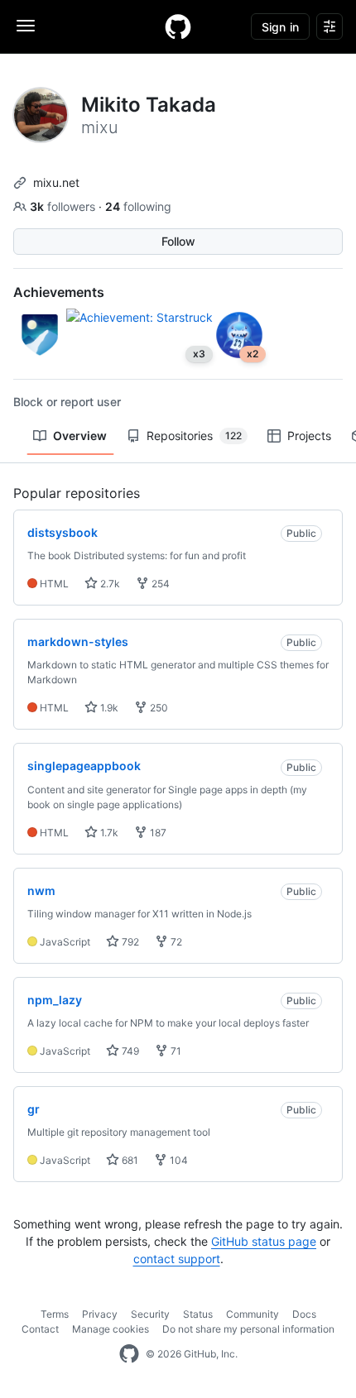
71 (174, 1051)
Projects (309, 435)
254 (159, 583)
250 (157, 707)
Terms (55, 1314)
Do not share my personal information (248, 1329)
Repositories (194, 435)
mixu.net (56, 182)
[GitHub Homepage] (129, 1354)
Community (252, 1314)
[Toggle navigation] (25, 25)
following (138, 206)
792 (129, 942)
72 (175, 942)
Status (198, 1314)
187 (156, 832)
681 (128, 1160)
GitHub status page (263, 1241)
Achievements (58, 292)
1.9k (108, 707)
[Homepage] (178, 26)
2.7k (109, 583)
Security (150, 1314)
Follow (178, 241)
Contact (40, 1329)
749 (129, 1051)
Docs (304, 1314)
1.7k (108, 832)
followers (64, 206)
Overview (80, 435)
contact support (176, 1259)
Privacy (100, 1314)
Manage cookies (110, 1329)
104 (177, 1160)
